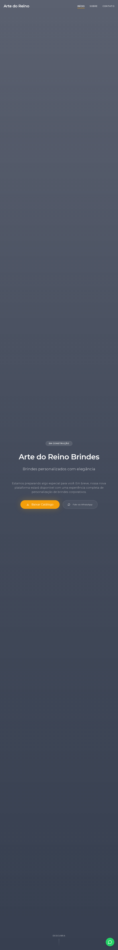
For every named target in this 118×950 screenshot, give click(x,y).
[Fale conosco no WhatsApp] (110, 942)
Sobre (94, 6)
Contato (108, 6)
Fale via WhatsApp (82, 504)
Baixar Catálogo (42, 504)
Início (81, 6)
